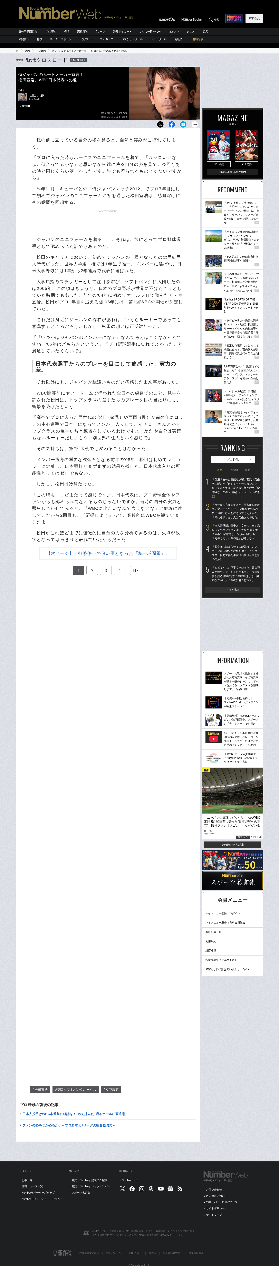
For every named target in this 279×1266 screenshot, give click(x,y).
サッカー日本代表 (150, 31)
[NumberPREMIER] (234, 18)
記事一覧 (27, 1180)
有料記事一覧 (213, 931)
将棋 (39, 39)
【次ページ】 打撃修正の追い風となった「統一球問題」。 (108, 553)
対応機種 (210, 950)
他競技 (178, 39)
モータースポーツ (60, 39)
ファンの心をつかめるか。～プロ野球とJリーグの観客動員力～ (69, 1125)
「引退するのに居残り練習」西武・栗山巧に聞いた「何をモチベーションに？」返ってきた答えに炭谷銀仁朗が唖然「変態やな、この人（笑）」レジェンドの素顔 (236, 488)
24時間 (234, 469)
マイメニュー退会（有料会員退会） (226, 922)
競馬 (205, 31)
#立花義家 (111, 1089)
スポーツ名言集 (81, 1192)
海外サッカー (121, 31)
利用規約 (210, 941)
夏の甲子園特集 (28, 31)
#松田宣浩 (40, 1089)
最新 (219, 469)
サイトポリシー (215, 1208)
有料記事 (198, 39)
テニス (191, 31)
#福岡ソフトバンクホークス (75, 1089)
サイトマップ (214, 1214)
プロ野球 (50, 31)
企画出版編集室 (171, 1253)
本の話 (152, 1253)
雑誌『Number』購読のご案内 (89, 1180)
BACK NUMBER (79, 60)
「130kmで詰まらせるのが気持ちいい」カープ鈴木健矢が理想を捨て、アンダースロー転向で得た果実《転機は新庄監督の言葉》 (236, 553)
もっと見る (232, 589)
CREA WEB (135, 1253)
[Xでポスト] (160, 125)
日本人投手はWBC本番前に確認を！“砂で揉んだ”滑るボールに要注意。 (75, 1114)
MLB (66, 31)
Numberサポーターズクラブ (38, 1192)
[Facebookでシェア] (172, 125)
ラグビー (86, 39)
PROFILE (26, 106)
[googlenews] (170, 1189)
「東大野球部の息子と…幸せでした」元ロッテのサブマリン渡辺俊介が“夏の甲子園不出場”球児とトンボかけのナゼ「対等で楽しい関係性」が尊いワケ (236, 532)
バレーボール (158, 39)
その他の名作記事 (232, 844)
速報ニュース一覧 (32, 1186)
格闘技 (23, 39)
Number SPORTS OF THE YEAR (41, 1199)
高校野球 (82, 31)
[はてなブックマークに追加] (183, 125)
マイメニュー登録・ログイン (222, 913)
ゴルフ (172, 31)
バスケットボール (132, 39)
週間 (247, 469)
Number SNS (129, 1180)
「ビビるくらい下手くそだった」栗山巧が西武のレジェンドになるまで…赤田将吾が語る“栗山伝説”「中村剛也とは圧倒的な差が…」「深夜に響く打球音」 (236, 574)
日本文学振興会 (194, 1253)
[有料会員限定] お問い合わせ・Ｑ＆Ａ (227, 969)
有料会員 (254, 18)
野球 (27, 50)
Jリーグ (100, 31)
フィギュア (106, 39)
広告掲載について (216, 1195)
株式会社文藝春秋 (89, 1253)
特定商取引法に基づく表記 (221, 959)
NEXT (136, 570)
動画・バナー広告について (222, 1202)
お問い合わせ (214, 1189)
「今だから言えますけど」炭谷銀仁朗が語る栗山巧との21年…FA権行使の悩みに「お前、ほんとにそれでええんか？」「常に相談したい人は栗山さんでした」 (236, 511)
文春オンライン (114, 1253)
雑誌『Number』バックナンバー (91, 1186)
